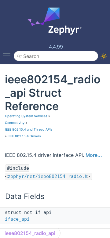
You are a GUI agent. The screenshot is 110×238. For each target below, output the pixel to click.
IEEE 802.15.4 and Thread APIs (29, 130)
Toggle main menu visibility (7, 55)
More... (94, 155)
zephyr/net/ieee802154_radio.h (47, 176)
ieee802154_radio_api (30, 233)
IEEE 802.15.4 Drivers (24, 136)
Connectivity (14, 123)
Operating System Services (26, 116)
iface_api (17, 219)
